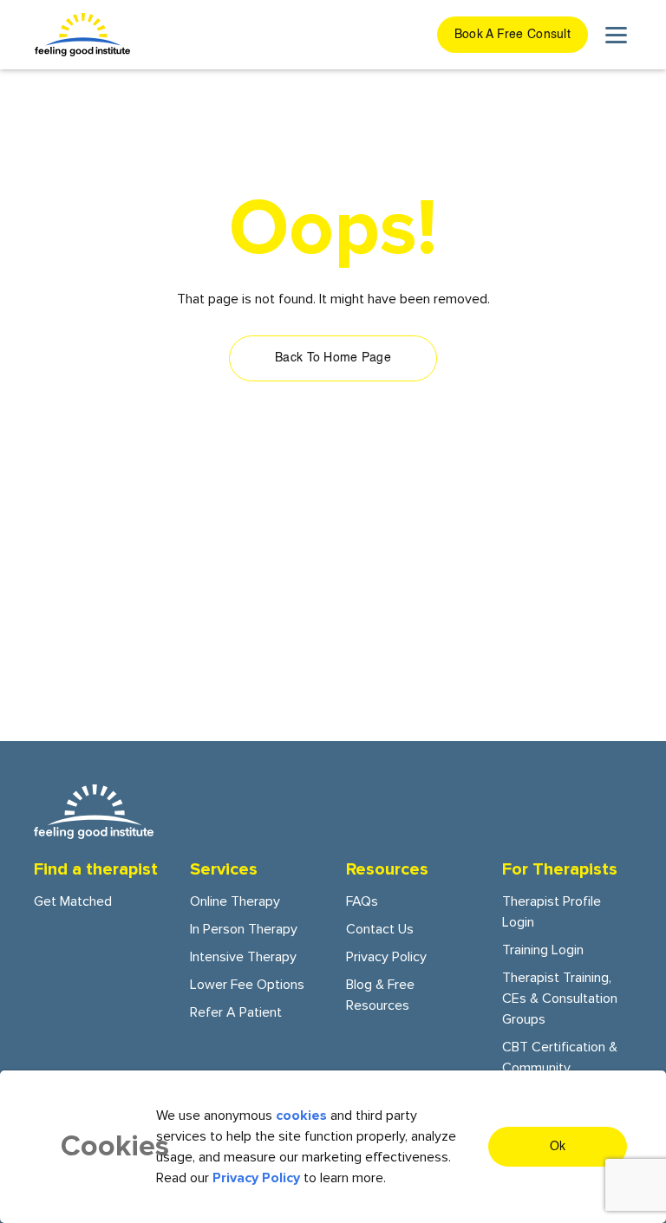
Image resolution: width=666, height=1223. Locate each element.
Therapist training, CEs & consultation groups (559, 998)
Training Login (543, 950)
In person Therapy (243, 929)
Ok (558, 1147)
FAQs (362, 901)
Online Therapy (235, 901)
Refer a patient (236, 1012)
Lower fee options (247, 984)
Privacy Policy (386, 957)
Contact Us (380, 929)
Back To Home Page (333, 358)
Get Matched (73, 901)
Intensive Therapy (243, 957)
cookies (301, 1115)
